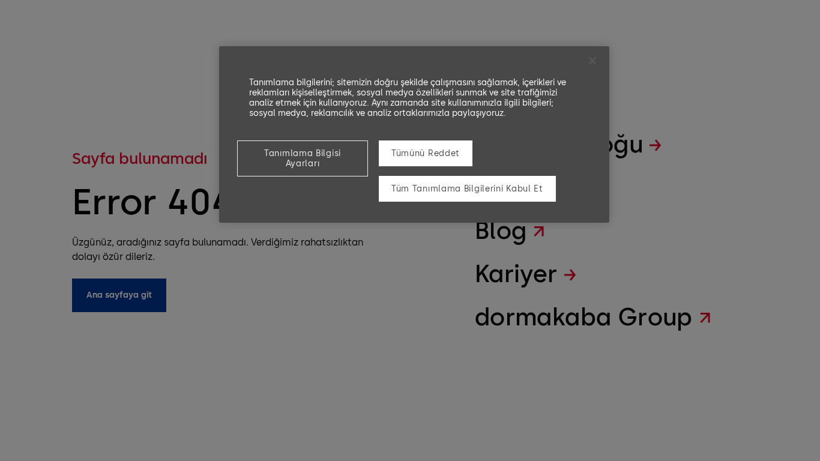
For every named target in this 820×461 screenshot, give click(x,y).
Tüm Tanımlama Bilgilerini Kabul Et (467, 189)
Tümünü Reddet (425, 153)
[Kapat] (592, 60)
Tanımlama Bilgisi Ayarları (302, 158)
